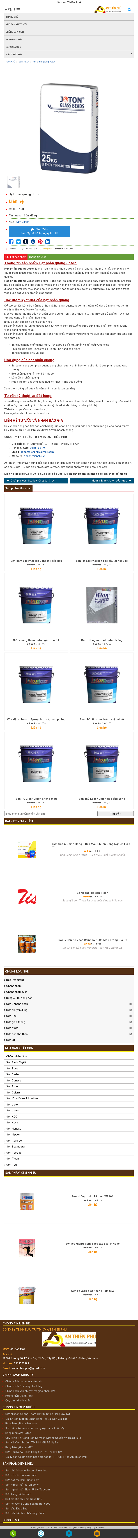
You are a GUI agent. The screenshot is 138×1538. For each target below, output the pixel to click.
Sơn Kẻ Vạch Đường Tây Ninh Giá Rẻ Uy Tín (32, 1442)
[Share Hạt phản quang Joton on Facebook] (11, 242)
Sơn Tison (12, 1158)
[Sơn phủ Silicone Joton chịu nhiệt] (102, 684)
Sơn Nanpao (13, 1128)
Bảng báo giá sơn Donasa (21, 1423)
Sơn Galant (13, 1092)
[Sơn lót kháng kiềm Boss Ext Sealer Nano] (27, 1248)
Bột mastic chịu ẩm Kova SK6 (23, 1499)
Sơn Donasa (13, 1080)
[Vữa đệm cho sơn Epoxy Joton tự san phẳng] (36, 684)
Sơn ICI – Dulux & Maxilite (22, 1098)
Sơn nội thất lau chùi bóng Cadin (25, 1513)
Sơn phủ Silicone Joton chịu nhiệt (102, 719)
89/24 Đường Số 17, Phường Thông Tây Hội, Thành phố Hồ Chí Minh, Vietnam (50, 1358)
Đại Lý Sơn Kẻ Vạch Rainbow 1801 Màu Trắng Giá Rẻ (92, 940)
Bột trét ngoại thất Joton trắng (102, 640)
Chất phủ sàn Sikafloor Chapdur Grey (32, 480)
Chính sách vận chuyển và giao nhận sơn (30, 1391)
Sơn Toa (11, 1164)
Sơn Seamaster (15, 1146)
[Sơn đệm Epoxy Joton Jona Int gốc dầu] (36, 526)
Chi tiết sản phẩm (15, 257)
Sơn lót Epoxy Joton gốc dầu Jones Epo (102, 560)
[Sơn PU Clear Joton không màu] (36, 763)
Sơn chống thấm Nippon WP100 (93, 1196)
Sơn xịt (10, 1040)
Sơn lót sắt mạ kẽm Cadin (21, 1475)
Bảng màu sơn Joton (18, 1433)
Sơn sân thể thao (17, 1034)
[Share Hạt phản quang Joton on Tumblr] (25, 242)
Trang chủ (12, 17)
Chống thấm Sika (16, 992)
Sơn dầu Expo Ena (16, 1508)
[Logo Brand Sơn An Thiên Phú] (107, 9)
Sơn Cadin (12, 1074)
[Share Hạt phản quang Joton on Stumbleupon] (33, 242)
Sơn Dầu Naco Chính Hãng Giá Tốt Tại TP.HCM (33, 1452)
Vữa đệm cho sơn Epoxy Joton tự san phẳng (36, 719)
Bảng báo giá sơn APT (19, 1447)
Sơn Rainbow (14, 1140)
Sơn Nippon (13, 1134)
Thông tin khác (37, 257)
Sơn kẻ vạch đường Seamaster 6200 (27, 1503)
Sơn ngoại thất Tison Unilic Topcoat (27, 1489)
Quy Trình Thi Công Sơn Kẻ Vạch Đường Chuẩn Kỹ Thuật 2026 (43, 1437)
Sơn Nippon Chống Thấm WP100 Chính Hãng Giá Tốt (37, 1414)
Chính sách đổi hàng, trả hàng (23, 1386)
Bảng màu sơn (14, 39)
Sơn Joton (22, 221)
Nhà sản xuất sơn (16, 24)
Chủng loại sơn (15, 32)
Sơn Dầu (11, 1016)
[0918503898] (13, 1534)
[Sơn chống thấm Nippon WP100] (27, 1201)
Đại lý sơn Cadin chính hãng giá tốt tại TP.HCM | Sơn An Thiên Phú (46, 1456)
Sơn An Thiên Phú (60, 1528)
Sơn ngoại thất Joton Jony (21, 1484)
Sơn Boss (12, 1068)
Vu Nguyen (47, 249)
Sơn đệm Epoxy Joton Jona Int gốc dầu (36, 560)
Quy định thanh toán (18, 1400)
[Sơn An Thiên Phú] (69, 1534)
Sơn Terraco (14, 1152)
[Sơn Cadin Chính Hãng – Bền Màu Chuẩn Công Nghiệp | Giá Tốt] (27, 849)
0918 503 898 (38, 448)
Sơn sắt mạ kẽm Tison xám (22, 1480)
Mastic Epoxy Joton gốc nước (109, 480)
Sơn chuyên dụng (16, 1010)
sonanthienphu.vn (34, 456)
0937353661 (101, 1528)
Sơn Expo (12, 1086)
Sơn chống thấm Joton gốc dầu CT (36, 640)
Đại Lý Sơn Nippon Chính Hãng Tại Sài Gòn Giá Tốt (36, 1418)
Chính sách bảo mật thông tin (23, 1381)
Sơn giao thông (15, 1022)
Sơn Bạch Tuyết (16, 1062)
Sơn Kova (12, 1122)
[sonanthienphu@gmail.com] (97, 1534)
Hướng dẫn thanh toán (19, 1395)
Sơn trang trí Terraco (18, 1494)
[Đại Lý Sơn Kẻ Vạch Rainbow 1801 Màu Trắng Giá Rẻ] (27, 944)
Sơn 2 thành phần (17, 1004)
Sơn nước (12, 1028)
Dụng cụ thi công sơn (19, 998)
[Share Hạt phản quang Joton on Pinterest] (40, 242)
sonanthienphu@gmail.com (37, 452)
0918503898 (21, 1363)
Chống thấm (14, 986)
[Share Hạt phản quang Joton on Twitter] (18, 242)
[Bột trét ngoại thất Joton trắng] (102, 605)
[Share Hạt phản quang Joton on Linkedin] (47, 242)
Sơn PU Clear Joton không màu (36, 798)
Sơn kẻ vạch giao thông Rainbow (92, 1290)
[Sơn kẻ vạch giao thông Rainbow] (27, 1295)
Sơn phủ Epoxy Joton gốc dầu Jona (102, 798)
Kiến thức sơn (14, 54)
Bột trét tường (15, 979)
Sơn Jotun (12, 1110)
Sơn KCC (11, 1116)
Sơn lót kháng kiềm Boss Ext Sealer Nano (92, 1243)
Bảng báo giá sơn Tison (92, 892)
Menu (9, 10)
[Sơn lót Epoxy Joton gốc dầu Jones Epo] (102, 526)
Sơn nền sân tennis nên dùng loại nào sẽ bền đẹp (35, 1428)
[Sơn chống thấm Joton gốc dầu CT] (36, 605)
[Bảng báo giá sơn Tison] (27, 896)
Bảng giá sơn (13, 47)
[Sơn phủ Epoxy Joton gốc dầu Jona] (102, 763)
